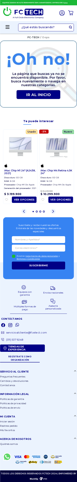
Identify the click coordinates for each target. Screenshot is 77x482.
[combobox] (46, 27)
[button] (46, 27)
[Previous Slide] (24, 211)
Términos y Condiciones (28, 258)
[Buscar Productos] (71, 27)
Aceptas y (38, 257)
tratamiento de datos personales (41, 256)
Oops (46, 37)
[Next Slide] (53, 211)
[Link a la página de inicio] (33, 37)
